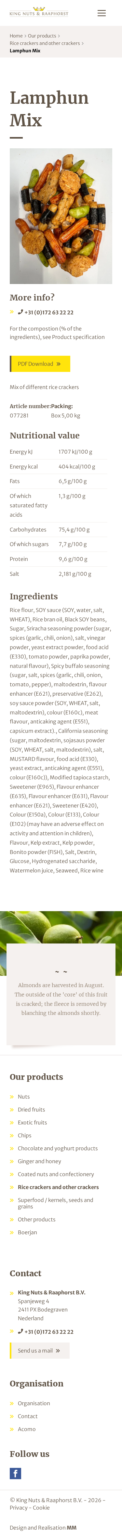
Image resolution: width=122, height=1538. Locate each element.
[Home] (39, 11)
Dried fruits (31, 1109)
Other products (37, 1219)
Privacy (19, 1507)
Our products (42, 36)
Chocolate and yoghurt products (58, 1148)
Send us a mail (35, 1350)
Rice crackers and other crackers (45, 43)
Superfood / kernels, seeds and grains (55, 1203)
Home (16, 36)
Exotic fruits (32, 1122)
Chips (25, 1135)
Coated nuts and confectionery (56, 1174)
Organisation (34, 1403)
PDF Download (35, 364)
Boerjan (27, 1232)
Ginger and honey (39, 1161)
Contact (28, 1416)
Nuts (24, 1096)
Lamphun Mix (25, 51)
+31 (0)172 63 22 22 (49, 312)
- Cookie (39, 1507)
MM (71, 1527)
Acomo (27, 1429)
